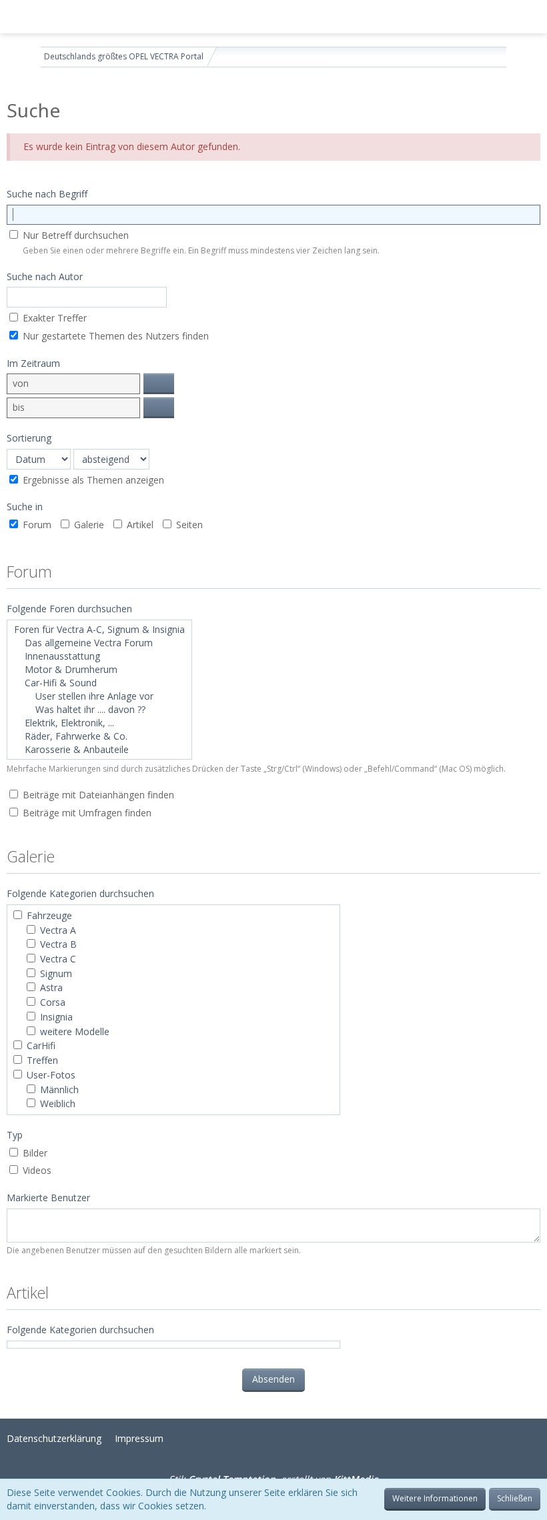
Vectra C (56, 958)
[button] (17, 16)
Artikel (138, 524)
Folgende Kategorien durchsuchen (80, 1329)
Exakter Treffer (53, 317)
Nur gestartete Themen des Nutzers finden (114, 335)
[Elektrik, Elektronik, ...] (99, 723)
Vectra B (57, 944)
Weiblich (56, 1103)
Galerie (87, 524)
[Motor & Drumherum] (99, 669)
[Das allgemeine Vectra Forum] (99, 643)
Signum (54, 973)
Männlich (58, 1089)
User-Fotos (49, 1074)
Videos (35, 1170)
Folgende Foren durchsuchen (69, 608)
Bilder (33, 1153)
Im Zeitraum (33, 363)
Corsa (51, 1002)
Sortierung (29, 438)
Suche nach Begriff (47, 193)
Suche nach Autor (45, 276)
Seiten (188, 524)
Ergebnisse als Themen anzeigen (92, 480)
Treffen (41, 1060)
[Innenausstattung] (99, 656)
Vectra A (56, 930)
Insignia (55, 1016)
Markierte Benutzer (48, 1197)
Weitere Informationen (435, 1498)
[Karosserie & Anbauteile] (99, 749)
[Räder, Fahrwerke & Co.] (99, 736)
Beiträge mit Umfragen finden (85, 812)
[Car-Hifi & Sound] (99, 683)
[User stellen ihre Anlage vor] (99, 696)
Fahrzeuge (48, 915)
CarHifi (39, 1045)
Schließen (514, 1498)
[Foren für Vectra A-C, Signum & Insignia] (99, 629)
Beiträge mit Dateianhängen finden (97, 794)
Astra (50, 987)
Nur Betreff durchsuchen (74, 235)
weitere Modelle (73, 1031)
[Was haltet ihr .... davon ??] (99, 709)
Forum (35, 524)
